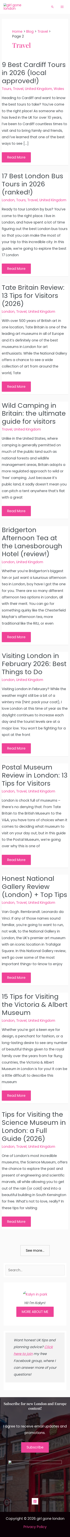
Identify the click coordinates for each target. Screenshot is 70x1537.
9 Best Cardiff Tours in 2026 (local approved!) (34, 72)
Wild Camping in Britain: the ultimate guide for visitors (34, 413)
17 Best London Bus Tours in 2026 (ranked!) (32, 184)
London (8, 200)
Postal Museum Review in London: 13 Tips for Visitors (34, 775)
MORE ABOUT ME (35, 1311)
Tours (6, 88)
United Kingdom (38, 88)
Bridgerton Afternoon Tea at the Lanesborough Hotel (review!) (32, 542)
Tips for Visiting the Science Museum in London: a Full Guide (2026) (34, 1126)
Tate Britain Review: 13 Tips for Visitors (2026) (33, 295)
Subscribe (35, 1447)
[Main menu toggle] (62, 7)
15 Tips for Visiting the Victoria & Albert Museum (34, 1004)
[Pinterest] (35, 1501)
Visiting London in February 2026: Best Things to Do (34, 663)
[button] (52, 6)
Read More (17, 158)
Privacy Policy (35, 1526)
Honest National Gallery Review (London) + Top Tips (34, 886)
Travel (18, 88)
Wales (59, 88)
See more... (35, 1250)
